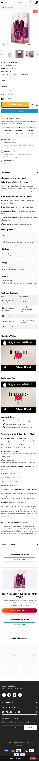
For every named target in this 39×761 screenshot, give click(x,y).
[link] (10, 669)
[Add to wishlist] (32, 105)
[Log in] (31, 2)
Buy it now (19, 111)
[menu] (2, 2)
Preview (33, 758)
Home (2, 7)
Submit (30, 728)
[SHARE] (36, 105)
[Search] (7, 2)
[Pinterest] (14, 695)
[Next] (36, 44)
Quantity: (4, 86)
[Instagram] (9, 695)
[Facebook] (4, 695)
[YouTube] (20, 695)
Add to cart (15, 105)
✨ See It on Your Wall (19, 610)
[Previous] (32, 44)
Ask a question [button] (19, 559)
